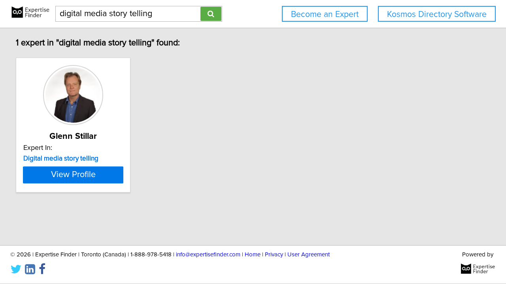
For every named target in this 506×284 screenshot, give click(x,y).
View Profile (73, 174)
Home (253, 255)
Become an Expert (325, 14)
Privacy (274, 255)
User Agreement (308, 255)
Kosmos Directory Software (437, 14)
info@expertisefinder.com (208, 255)
